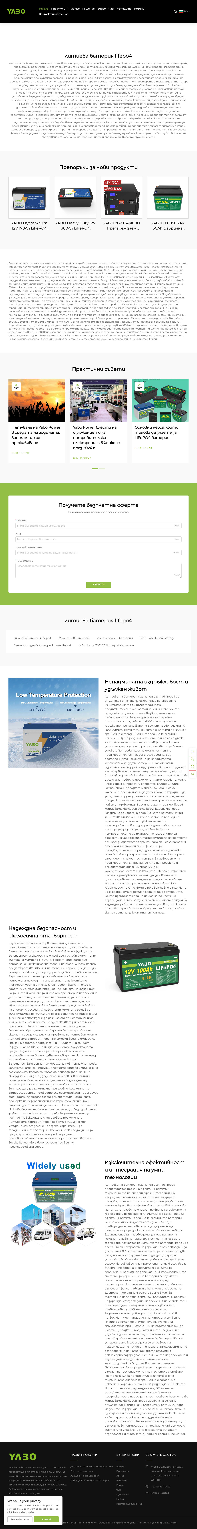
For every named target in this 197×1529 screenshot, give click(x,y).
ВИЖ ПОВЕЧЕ (21, 453)
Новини (139, 8)
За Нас (75, 8)
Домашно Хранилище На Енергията (91, 1466)
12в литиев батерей (73, 638)
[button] (95, 468)
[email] (192, 774)
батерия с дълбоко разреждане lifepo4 (42, 645)
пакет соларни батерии (114, 638)
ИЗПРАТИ (98, 584)
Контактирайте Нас (53, 14)
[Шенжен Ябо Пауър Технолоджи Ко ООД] (20, 11)
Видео (101, 8)
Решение (88, 8)
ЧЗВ (111, 8)
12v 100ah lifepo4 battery (157, 638)
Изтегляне (124, 8)
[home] (22, 1456)
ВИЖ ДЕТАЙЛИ (29, 197)
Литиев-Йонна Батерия (84, 1475)
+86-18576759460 (160, 1486)
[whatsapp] (192, 766)
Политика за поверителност (157, 1522)
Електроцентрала (81, 1471)
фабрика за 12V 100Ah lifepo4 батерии (106, 645)
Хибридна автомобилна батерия (89, 1480)
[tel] (192, 759)
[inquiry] (192, 752)
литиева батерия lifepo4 (32, 638)
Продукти (58, 8)
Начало (43, 8)
